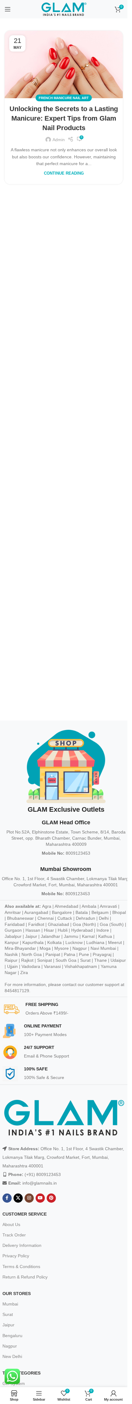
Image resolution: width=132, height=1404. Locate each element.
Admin (58, 139)
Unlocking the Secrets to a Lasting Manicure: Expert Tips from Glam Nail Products (64, 118)
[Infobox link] (66, 1009)
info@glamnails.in (39, 1183)
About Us (11, 1224)
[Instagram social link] (29, 1198)
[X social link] (18, 1198)
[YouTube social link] (40, 1198)
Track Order (14, 1234)
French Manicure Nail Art (64, 98)
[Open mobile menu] (8, 9)
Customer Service (24, 1214)
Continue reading (64, 173)
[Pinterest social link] (51, 1198)
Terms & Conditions (21, 1266)
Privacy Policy (15, 1255)
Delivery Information (21, 1245)
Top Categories (21, 1373)
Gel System (13, 1383)
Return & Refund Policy (25, 1276)
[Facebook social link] (7, 1198)
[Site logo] (64, 8)
